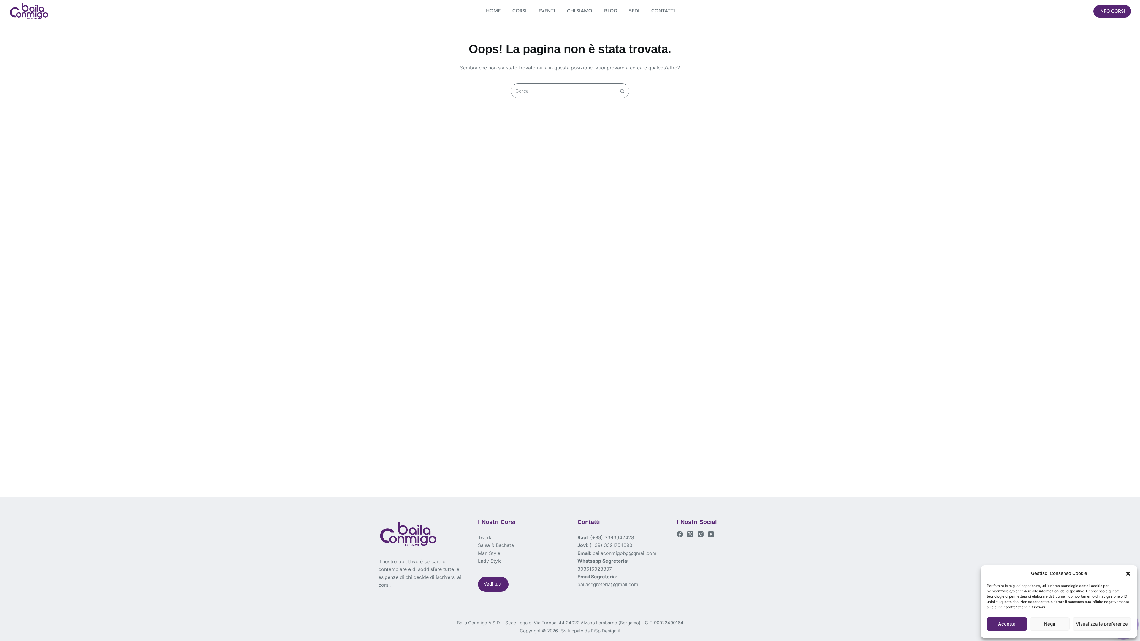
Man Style (489, 553)
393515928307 (594, 569)
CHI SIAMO (579, 11)
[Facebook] (680, 534)
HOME (493, 11)
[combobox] (563, 90)
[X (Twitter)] (690, 534)
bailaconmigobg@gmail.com (624, 553)
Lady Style (490, 561)
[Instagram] (701, 534)
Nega (1049, 624)
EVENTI (547, 11)
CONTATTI (663, 11)
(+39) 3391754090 (611, 545)
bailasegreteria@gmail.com (607, 584)
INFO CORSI (1112, 11)
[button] (1128, 574)
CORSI (519, 11)
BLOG (610, 11)
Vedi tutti (493, 584)
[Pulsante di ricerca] (622, 91)
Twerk (485, 537)
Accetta (1007, 624)
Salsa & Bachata (496, 545)
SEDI (634, 11)
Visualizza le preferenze (1102, 624)
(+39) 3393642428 (612, 537)
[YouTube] (711, 534)
